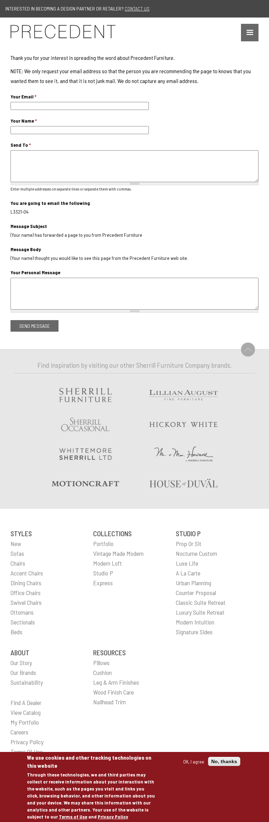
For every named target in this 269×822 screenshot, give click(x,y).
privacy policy (27, 742)
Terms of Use (73, 817)
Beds (16, 632)
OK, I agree (193, 762)
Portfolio (103, 543)
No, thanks (224, 761)
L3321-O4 (19, 212)
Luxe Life (187, 563)
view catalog (26, 712)
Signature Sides (194, 632)
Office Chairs (26, 592)
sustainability (27, 682)
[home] (63, 32)
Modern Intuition (195, 622)
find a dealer (26, 702)
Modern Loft (107, 563)
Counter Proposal (196, 592)
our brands (23, 672)
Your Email (23, 96)
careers (19, 732)
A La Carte (188, 573)
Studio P (103, 573)
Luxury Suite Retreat (200, 612)
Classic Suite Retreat (201, 602)
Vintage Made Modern (118, 553)
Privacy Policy (113, 817)
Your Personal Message (35, 272)
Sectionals (23, 622)
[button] (249, 32)
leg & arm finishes (116, 682)
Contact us (137, 9)
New (16, 543)
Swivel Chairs (26, 602)
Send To (21, 145)
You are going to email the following (50, 203)
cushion (102, 672)
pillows (101, 662)
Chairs (18, 563)
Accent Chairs (27, 573)
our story (21, 662)
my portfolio (25, 722)
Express (103, 583)
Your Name (24, 121)
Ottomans (22, 612)
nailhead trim (109, 702)
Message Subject (29, 226)
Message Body (26, 249)
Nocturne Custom (196, 553)
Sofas (17, 553)
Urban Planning (193, 583)
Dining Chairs (26, 583)
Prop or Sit (188, 543)
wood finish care (113, 692)
